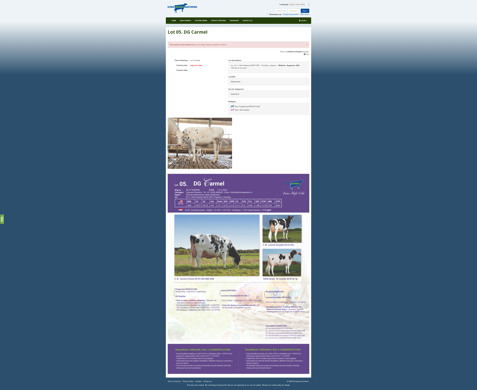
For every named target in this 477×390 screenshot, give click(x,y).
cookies (201, 385)
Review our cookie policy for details (276, 385)
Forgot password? (291, 14)
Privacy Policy (188, 381)
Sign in (305, 11)
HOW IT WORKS (185, 20)
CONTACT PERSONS (218, 20)
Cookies (198, 381)
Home (174, 20)
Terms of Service (174, 381)
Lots (307, 54)
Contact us (247, 20)
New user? (304, 14)
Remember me (275, 14)
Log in (303, 20)
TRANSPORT (234, 20)
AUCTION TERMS (201, 20)
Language (284, 4)
